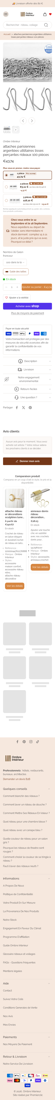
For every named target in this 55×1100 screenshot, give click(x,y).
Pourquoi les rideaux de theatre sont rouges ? (23, 849)
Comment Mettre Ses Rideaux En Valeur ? (26, 813)
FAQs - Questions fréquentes (19, 962)
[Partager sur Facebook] (16, 407)
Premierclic (36, 1095)
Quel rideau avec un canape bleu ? (22, 830)
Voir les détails (15, 585)
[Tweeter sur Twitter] (23, 407)
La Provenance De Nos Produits (21, 911)
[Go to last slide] (23, 120)
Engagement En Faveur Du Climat (22, 928)
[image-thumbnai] (7, 130)
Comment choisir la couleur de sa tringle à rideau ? (27, 859)
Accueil (7, 34)
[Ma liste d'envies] (50, 14)
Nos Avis (8, 1016)
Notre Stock (9, 919)
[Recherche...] (46, 25)
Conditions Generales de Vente (20, 1007)
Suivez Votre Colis (13, 999)
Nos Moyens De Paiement (17, 1044)
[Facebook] (17, 741)
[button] (37, 287)
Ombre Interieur (32, 1091)
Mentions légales (12, 971)
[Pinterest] (24, 741)
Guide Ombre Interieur (15, 945)
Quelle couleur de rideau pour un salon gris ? (25, 840)
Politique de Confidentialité (18, 894)
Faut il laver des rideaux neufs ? (20, 866)
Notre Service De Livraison (18, 1063)
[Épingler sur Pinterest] (30, 407)
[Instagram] (31, 741)
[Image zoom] (27, 79)
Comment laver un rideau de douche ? (25, 804)
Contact (7, 990)
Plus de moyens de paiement (27, 313)
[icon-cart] (44, 14)
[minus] (6, 287)
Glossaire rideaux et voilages (19, 954)
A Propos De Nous (13, 885)
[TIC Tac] (37, 741)
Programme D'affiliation (16, 936)
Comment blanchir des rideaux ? (21, 796)
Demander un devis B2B (16, 779)
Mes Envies (9, 1024)
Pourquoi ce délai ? (22, 241)
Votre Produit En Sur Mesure (19, 902)
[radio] (27, 175)
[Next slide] (31, 120)
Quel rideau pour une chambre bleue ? (25, 821)
